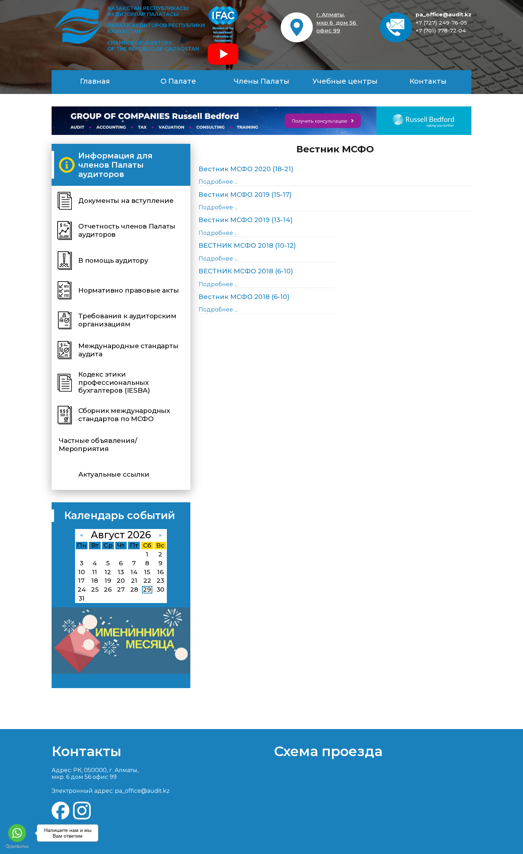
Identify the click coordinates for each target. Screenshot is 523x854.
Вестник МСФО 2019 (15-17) (245, 195)
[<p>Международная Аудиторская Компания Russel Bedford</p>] (261, 120)
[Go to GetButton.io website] (17, 846)
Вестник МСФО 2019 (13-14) (245, 220)
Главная (95, 81)
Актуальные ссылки (113, 474)
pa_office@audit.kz (443, 14)
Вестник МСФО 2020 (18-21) (246, 169)
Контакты (428, 81)
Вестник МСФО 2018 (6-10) (244, 297)
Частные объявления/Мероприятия (98, 444)
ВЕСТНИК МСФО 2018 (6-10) (246, 271)
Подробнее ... (218, 181)
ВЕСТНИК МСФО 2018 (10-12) (247, 246)
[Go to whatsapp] (17, 833)
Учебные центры (344, 81)
